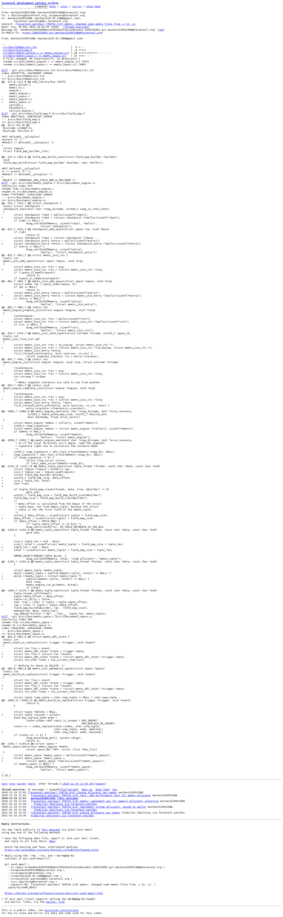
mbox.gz (87, 789)
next (5, 783)
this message (51, 829)
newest (100, 783)
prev (12, 783)
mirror (77, 6)
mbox (52, 841)
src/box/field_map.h (17, 50)
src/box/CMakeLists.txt (20, 47)
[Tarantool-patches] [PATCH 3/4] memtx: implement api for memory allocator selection (95, 801)
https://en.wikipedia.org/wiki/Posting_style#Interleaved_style (52, 849)
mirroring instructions (62, 910)
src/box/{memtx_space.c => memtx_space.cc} (34, 55)
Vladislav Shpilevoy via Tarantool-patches (65, 804)
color (64, 6)
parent (21, 783)
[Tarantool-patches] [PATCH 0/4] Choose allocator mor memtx (72, 792)
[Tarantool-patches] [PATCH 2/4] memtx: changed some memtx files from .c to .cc (75, 24)
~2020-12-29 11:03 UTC (78, 783)
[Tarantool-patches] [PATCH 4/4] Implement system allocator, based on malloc (88, 806)
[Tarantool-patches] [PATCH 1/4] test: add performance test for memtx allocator (91, 795)
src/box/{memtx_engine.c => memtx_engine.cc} (36, 52)
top (114, 789)
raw (161, 29)
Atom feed (93, 6)
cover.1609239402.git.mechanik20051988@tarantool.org (62, 32)
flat (63, 789)
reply (31, 783)
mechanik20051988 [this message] (55, 798)
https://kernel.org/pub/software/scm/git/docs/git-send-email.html (54, 893)
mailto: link (55, 901)
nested (72, 789)
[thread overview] (76, 26)
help (52, 6)
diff (5, 70)
